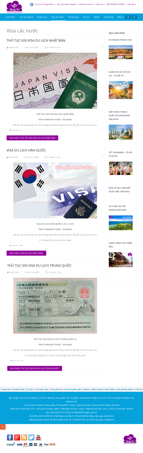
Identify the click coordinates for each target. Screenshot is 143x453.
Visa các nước (57, 17)
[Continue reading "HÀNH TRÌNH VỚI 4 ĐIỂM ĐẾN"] (121, 259)
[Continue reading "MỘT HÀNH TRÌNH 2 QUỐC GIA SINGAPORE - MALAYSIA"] (121, 131)
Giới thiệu (10, 17)
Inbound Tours (86, 4)
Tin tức (86, 17)
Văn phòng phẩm (125, 389)
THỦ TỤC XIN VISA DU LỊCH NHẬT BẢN (36, 40)
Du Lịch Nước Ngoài (66, 4)
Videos (97, 17)
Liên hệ (131, 4)
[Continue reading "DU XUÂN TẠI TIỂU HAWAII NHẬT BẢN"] (121, 222)
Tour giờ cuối (41, 389)
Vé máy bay (73, 17)
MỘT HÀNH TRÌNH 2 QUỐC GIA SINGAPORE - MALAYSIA (120, 115)
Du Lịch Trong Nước (44, 4)
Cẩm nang (108, 17)
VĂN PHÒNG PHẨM (115, 4)
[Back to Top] (3, 427)
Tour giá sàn (56, 389)
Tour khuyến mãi (72, 389)
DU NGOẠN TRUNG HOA (120, 39)
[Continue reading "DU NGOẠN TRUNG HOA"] (121, 52)
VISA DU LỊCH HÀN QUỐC (26, 150)
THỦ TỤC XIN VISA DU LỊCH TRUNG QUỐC (39, 265)
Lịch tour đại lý (26, 17)
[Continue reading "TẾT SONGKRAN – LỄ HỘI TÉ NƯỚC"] (121, 168)
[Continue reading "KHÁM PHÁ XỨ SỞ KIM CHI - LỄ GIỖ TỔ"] (121, 90)
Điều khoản (123, 17)
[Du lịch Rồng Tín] (14, 4)
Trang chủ (5, 389)
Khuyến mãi (18, 389)
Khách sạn (42, 17)
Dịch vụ (99, 4)
